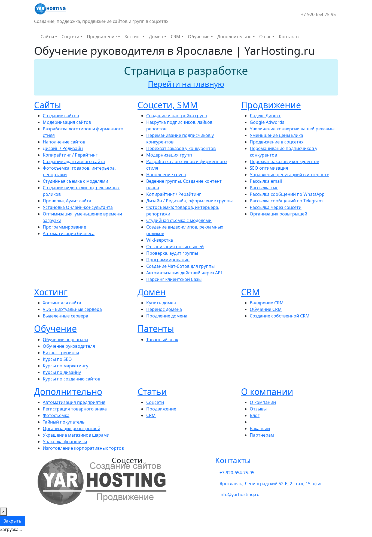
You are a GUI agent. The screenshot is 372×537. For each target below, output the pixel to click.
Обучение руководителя (69, 346)
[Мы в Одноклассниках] (296, 11)
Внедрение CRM (267, 303)
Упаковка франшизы (65, 442)
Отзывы (258, 409)
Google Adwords (267, 122)
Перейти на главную (186, 84)
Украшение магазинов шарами (76, 435)
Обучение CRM (266, 309)
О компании (267, 391)
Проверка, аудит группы (172, 253)
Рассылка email (266, 181)
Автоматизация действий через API (184, 273)
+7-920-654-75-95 (318, 14)
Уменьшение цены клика (276, 135)
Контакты (289, 37)
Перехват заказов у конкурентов (181, 148)
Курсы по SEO (57, 359)
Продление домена (166, 316)
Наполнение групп (166, 175)
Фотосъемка (56, 415)
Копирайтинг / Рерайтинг (70, 155)
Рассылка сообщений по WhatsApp (287, 194)
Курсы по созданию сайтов (71, 379)
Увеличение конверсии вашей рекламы (292, 129)
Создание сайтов (61, 116)
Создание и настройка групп (176, 116)
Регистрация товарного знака (75, 409)
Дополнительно (234, 37)
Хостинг (132, 37)
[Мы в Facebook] (292, 11)
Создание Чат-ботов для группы (180, 266)
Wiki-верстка (159, 240)
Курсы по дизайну (62, 372)
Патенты (156, 328)
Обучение (198, 37)
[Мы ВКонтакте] (288, 11)
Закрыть (13, 521)
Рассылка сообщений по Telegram (286, 201)
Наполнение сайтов (64, 142)
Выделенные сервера (65, 316)
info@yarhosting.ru (239, 494)
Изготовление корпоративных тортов (83, 448)
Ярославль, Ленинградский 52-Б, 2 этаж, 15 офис (270, 484)
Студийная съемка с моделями (75, 181)
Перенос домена (164, 309)
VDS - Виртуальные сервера (72, 309)
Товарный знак (162, 340)
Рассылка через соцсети (275, 207)
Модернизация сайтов (67, 122)
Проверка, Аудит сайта (67, 201)
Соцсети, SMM (168, 105)
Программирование (64, 227)
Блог (255, 415)
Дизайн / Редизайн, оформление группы (189, 201)
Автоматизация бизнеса (68, 233)
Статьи (152, 391)
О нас (265, 37)
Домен (156, 37)
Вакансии (260, 428)
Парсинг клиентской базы (174, 279)
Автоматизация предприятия (74, 402)
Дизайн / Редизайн (63, 148)
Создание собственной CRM (280, 316)
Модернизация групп (169, 155)
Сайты (47, 37)
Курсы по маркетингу (65, 366)
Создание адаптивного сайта (74, 161)
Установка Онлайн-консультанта (78, 207)
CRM (175, 37)
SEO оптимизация (269, 168)
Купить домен (161, 303)
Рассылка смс (264, 188)
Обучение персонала (65, 340)
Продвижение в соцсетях (276, 142)
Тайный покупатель (64, 422)
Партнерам (262, 435)
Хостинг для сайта (62, 303)
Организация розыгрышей (175, 247)
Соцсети (70, 37)
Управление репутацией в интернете (289, 175)
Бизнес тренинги (61, 353)
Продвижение (102, 37)
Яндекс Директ (265, 116)
